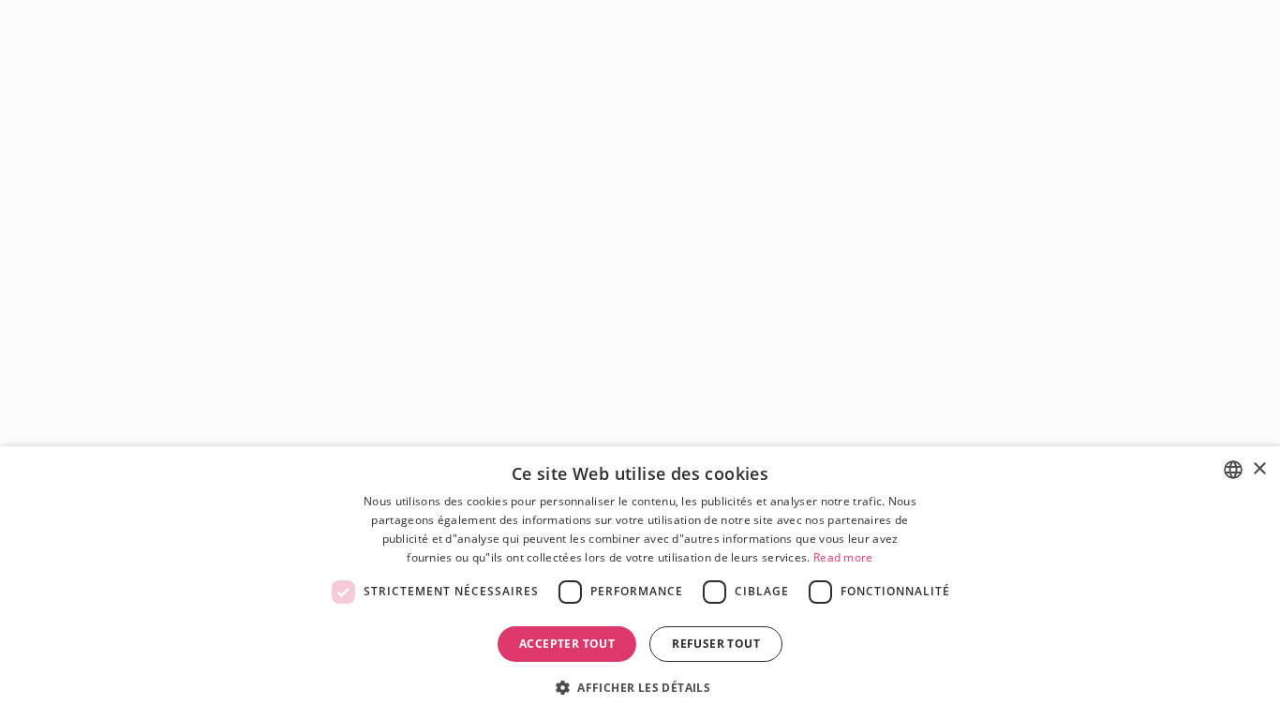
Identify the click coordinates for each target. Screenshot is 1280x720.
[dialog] (640, 583)
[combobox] (1233, 469)
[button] (640, 687)
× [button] (1259, 469)
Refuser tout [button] (716, 644)
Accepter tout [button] (567, 644)
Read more (843, 557)
